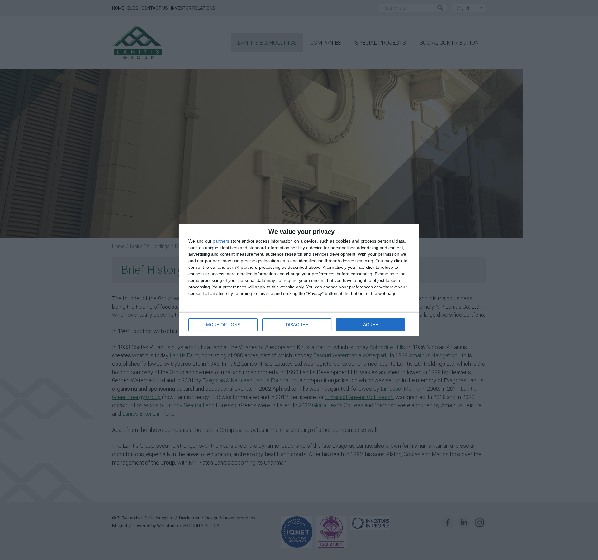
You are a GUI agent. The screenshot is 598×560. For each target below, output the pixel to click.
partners (221, 241)
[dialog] (299, 280)
